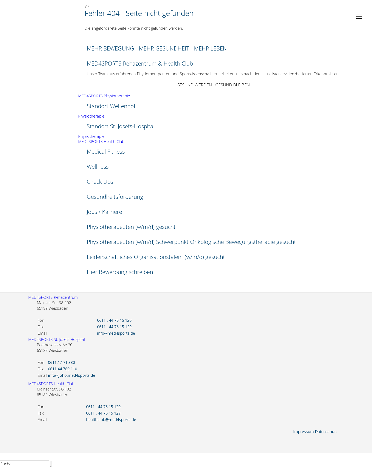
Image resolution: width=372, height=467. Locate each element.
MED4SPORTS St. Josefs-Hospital (56, 339)
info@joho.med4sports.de (71, 375)
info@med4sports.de (116, 333)
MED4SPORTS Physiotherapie (104, 95)
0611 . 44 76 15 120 (114, 320)
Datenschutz (326, 431)
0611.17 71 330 (61, 362)
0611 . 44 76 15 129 (114, 326)
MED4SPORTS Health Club (101, 141)
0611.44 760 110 (62, 368)
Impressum (303, 431)
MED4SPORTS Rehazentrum (53, 297)
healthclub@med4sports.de (111, 419)
